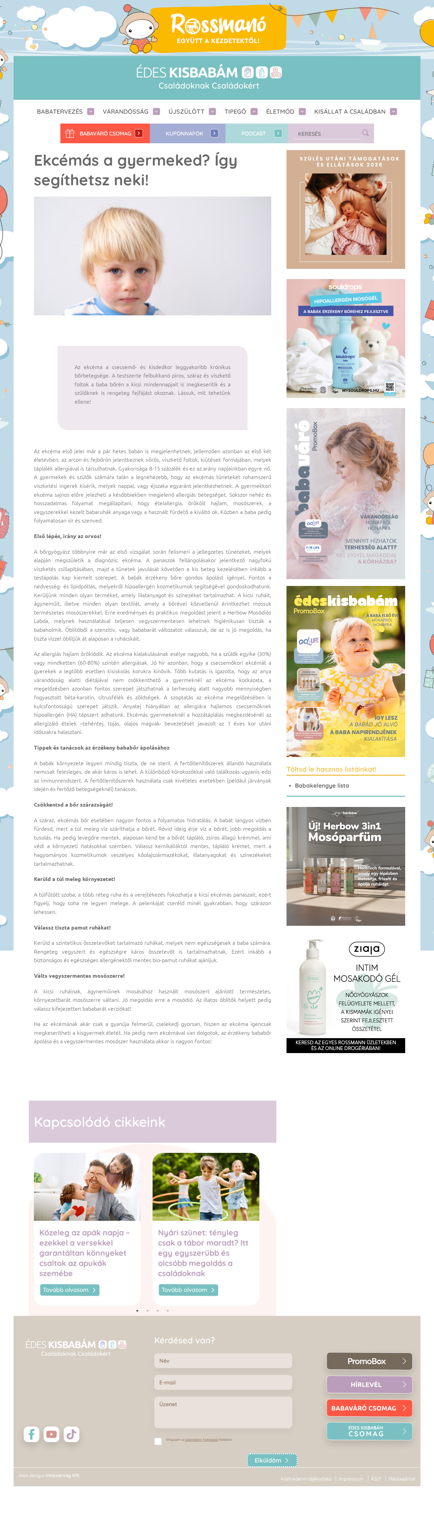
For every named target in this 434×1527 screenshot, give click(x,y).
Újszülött (186, 111)
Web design (31, 1475)
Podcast (253, 133)
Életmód (280, 111)
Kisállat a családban (350, 111)
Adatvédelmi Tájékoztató (201, 1439)
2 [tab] (147, 1310)
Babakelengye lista (322, 785)
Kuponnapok (184, 133)
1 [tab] (137, 1310)
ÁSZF (376, 1479)
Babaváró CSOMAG (105, 133)
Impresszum (351, 1479)
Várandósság (126, 111)
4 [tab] (167, 1310)
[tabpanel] (93, 1229)
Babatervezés (60, 111)
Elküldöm (268, 1460)
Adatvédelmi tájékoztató (306, 1479)
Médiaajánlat (402, 1479)
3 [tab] (157, 1310)
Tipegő (235, 111)
